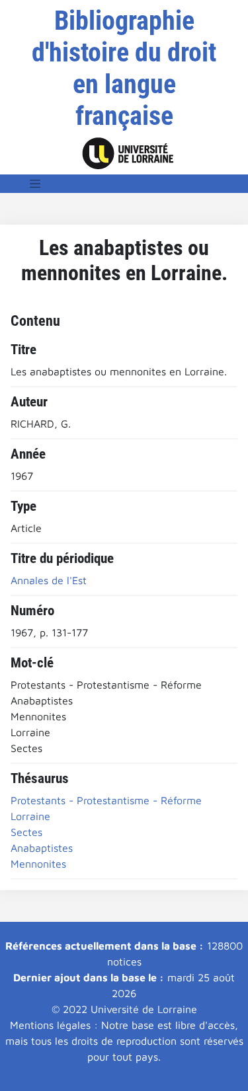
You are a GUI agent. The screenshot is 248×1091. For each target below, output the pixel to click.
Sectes (26, 832)
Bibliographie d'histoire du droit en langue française (124, 68)
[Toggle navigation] (35, 183)
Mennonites (38, 864)
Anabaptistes (42, 848)
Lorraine (30, 816)
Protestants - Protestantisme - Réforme (106, 800)
